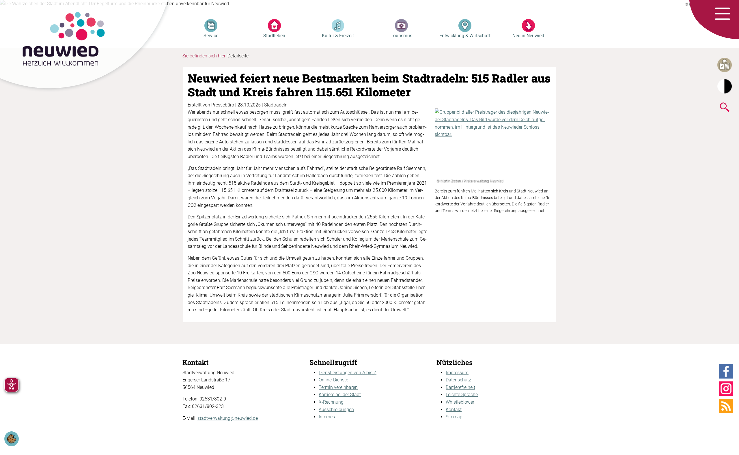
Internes (327, 417)
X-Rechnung (331, 402)
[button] (722, 14)
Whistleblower (460, 402)
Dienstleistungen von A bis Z (347, 372)
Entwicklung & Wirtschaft (464, 35)
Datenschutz (458, 380)
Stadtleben (274, 35)
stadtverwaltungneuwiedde (227, 418)
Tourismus (401, 35)
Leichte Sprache (462, 394)
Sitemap (454, 417)
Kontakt (454, 409)
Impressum (457, 372)
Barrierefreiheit (460, 387)
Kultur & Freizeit (338, 35)
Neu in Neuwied (528, 35)
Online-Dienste (333, 380)
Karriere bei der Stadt (340, 394)
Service (211, 35)
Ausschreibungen (336, 409)
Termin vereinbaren (338, 387)
